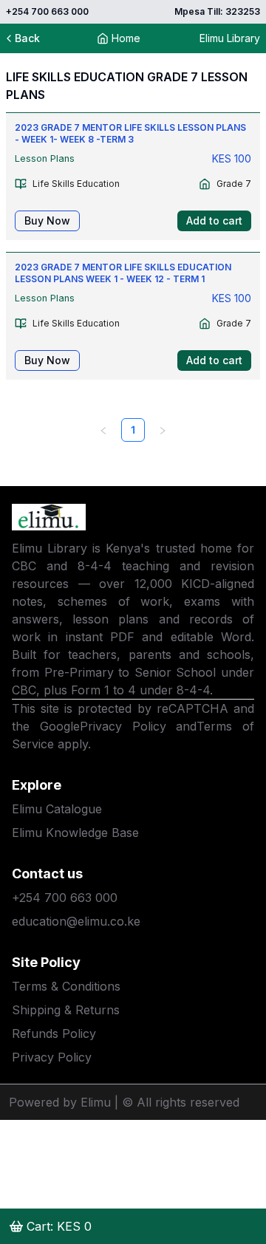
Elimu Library (230, 38)
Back (27, 38)
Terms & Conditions (66, 986)
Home (126, 38)
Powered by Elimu (60, 1102)
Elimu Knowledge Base (75, 832)
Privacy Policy (123, 726)
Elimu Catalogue (57, 809)
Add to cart (214, 220)
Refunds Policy (54, 1033)
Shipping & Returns (66, 1009)
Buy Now (47, 220)
